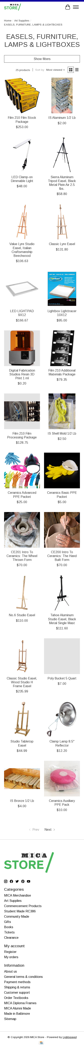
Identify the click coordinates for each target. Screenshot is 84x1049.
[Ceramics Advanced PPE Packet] (22, 470)
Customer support (17, 992)
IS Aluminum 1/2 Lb (62, 117)
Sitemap (10, 1019)
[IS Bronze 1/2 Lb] (22, 778)
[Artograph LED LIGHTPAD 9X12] (22, 289)
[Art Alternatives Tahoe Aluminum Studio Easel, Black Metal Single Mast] (62, 593)
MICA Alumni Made (17, 1008)
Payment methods (17, 982)
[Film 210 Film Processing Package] (22, 411)
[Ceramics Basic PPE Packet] (62, 470)
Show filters (42, 59)
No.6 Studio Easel (22, 615)
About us (10, 971)
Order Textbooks (16, 998)
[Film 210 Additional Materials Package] (62, 348)
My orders (11, 957)
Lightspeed (70, 1037)
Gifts (7, 922)
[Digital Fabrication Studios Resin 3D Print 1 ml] (22, 348)
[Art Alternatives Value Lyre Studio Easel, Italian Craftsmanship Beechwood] (22, 222)
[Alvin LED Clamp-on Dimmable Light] (22, 155)
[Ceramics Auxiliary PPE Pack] (62, 778)
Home (7, 20)
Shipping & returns (17, 987)
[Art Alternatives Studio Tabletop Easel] (22, 719)
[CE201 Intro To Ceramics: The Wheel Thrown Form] (22, 530)
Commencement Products (23, 906)
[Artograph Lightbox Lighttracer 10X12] (62, 289)
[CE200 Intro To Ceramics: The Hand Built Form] (62, 530)
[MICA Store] (12, 7)
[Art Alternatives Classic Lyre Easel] (62, 222)
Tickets (9, 932)
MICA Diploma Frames (20, 1003)
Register (10, 952)
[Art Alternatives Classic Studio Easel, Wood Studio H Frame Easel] (22, 656)
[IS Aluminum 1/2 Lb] (62, 95)
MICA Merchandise (17, 895)
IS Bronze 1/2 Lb (22, 801)
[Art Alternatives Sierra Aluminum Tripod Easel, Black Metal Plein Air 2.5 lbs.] (62, 155)
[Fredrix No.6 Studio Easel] (22, 593)
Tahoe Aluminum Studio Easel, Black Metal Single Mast (62, 619)
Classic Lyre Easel (62, 244)
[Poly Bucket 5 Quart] (62, 656)
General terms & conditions (23, 976)
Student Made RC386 (20, 911)
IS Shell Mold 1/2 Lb (62, 433)
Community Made (16, 916)
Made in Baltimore (17, 1013)
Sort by (39, 69)
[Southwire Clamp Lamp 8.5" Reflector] (62, 719)
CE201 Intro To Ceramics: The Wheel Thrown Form (22, 555)
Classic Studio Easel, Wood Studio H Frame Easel (22, 682)
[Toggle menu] (76, 7)
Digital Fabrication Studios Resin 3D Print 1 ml (22, 374)
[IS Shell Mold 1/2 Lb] (62, 411)
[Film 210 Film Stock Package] (22, 95)
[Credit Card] (41, 1043)
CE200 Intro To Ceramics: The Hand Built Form (62, 555)
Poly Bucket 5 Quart (62, 678)
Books (8, 927)
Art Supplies (21, 20)
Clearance (11, 937)
